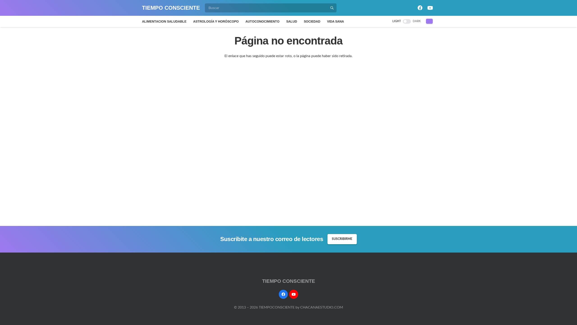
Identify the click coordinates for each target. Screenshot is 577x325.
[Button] (429, 21)
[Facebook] (420, 8)
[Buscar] (332, 7)
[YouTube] (430, 8)
